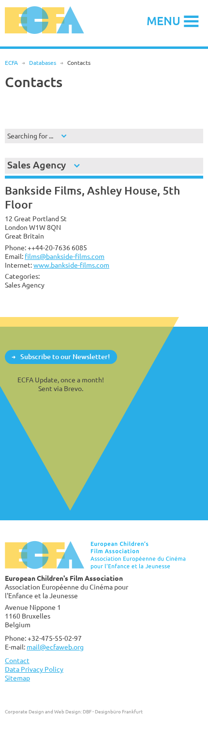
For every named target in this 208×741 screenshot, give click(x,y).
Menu (163, 21)
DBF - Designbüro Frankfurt (113, 711)
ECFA (11, 62)
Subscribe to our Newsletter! (65, 356)
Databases (42, 62)
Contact (17, 660)
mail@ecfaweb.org (55, 647)
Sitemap (17, 678)
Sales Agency (36, 165)
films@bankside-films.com (64, 256)
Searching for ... (30, 136)
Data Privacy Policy (34, 669)
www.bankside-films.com (71, 265)
